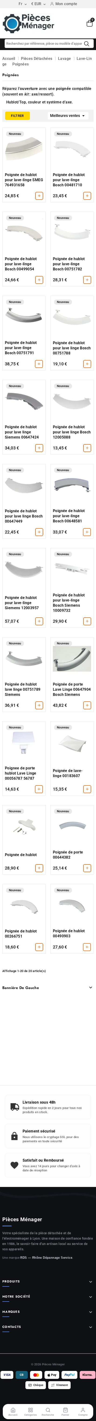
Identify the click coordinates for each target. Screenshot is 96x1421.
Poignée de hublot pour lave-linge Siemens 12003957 (22, 602)
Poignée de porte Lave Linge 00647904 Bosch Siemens (72, 689)
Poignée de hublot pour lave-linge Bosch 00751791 (21, 347)
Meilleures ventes (68, 116)
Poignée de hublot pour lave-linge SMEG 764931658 (24, 180)
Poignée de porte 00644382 (68, 855)
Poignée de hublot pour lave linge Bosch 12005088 (72, 432)
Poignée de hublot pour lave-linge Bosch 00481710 (69, 180)
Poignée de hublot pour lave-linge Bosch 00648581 (69, 516)
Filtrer (14, 115)
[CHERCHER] (86, 43)
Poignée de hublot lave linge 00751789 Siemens (23, 689)
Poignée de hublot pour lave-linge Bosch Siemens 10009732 (69, 603)
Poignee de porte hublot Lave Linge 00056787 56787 (20, 773)
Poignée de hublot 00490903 (69, 933)
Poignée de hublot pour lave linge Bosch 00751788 (72, 348)
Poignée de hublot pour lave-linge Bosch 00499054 (21, 264)
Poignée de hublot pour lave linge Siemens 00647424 (22, 432)
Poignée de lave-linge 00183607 (67, 773)
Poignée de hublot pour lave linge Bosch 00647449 (24, 516)
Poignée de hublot (21, 855)
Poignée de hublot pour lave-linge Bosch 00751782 (69, 264)
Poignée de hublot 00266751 (21, 933)
